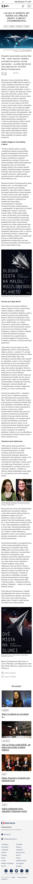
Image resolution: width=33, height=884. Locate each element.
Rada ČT (18, 855)
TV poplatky (4, 850)
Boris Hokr (4, 73)
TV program (4, 844)
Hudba (4, 805)
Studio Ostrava (20, 852)
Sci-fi (5, 26)
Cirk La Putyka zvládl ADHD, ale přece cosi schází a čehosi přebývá (16, 747)
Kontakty (19, 866)
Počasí (3, 858)
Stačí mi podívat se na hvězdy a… (15, 715)
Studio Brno (19, 850)
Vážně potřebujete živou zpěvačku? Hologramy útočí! (14, 809)
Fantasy (12, 26)
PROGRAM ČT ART (22, 2)
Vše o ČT (3, 866)
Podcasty (4, 855)
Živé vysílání (4, 847)
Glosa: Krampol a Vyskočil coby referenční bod (16, 779)
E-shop (3, 860)
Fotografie (5, 710)
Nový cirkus (6, 741)
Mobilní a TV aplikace (7, 863)
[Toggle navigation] (3, 2)
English (13, 877)
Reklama (18, 847)
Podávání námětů (21, 860)
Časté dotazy (20, 863)
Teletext (3, 852)
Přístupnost (4, 879)
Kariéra (18, 858)
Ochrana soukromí (22, 877)
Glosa (4, 774)
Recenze (27, 26)
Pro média (19, 844)
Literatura (19, 26)
